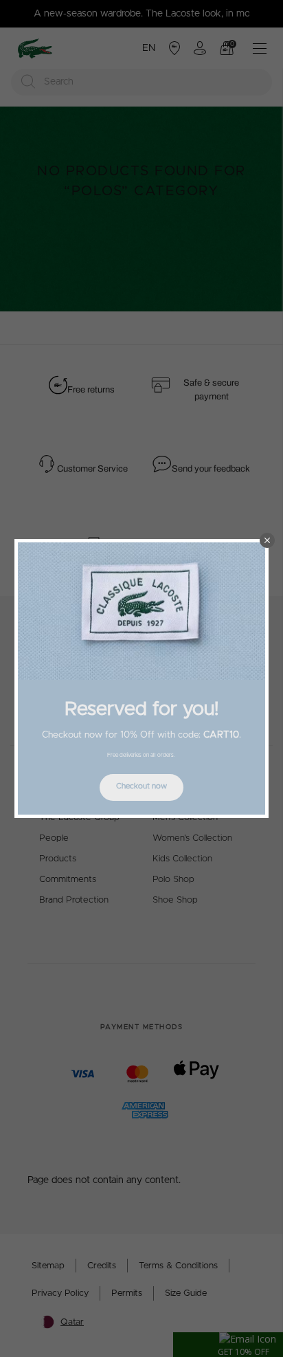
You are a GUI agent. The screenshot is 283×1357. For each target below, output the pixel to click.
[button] (267, 540)
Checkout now (141, 786)
